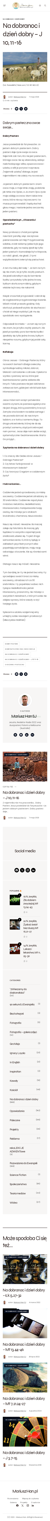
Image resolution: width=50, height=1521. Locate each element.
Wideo (13, 1202)
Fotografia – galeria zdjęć (23, 1032)
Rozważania (13, 1498)
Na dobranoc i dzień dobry (14, 19)
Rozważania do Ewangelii (23, 1163)
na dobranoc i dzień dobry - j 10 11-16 (21, 659)
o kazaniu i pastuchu (14, 664)
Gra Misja (15, 1043)
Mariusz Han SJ (23, 716)
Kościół (14, 1090)
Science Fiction (18, 1175)
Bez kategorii (17, 1013)
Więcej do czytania (30, 1498)
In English (15, 1062)
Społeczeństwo (18, 1184)
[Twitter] (22, 870)
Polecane (15, 1120)
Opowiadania (17, 1111)
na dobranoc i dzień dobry (17, 654)
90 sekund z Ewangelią (22, 1004)
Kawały (14, 1080)
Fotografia (15, 1022)
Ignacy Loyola (17, 1053)
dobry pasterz (11, 644)
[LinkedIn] (33, 870)
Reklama (14, 1138)
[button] (4, 5)
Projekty (14, 1129)
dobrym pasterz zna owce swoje (20, 649)
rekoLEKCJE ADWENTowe (17, 1149)
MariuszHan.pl (25, 1491)
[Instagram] (28, 870)
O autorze (35, 1502)
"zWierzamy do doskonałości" (18, 990)
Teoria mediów (18, 1193)
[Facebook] (16, 870)
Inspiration (15, 1071)
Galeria (13, 1502)
